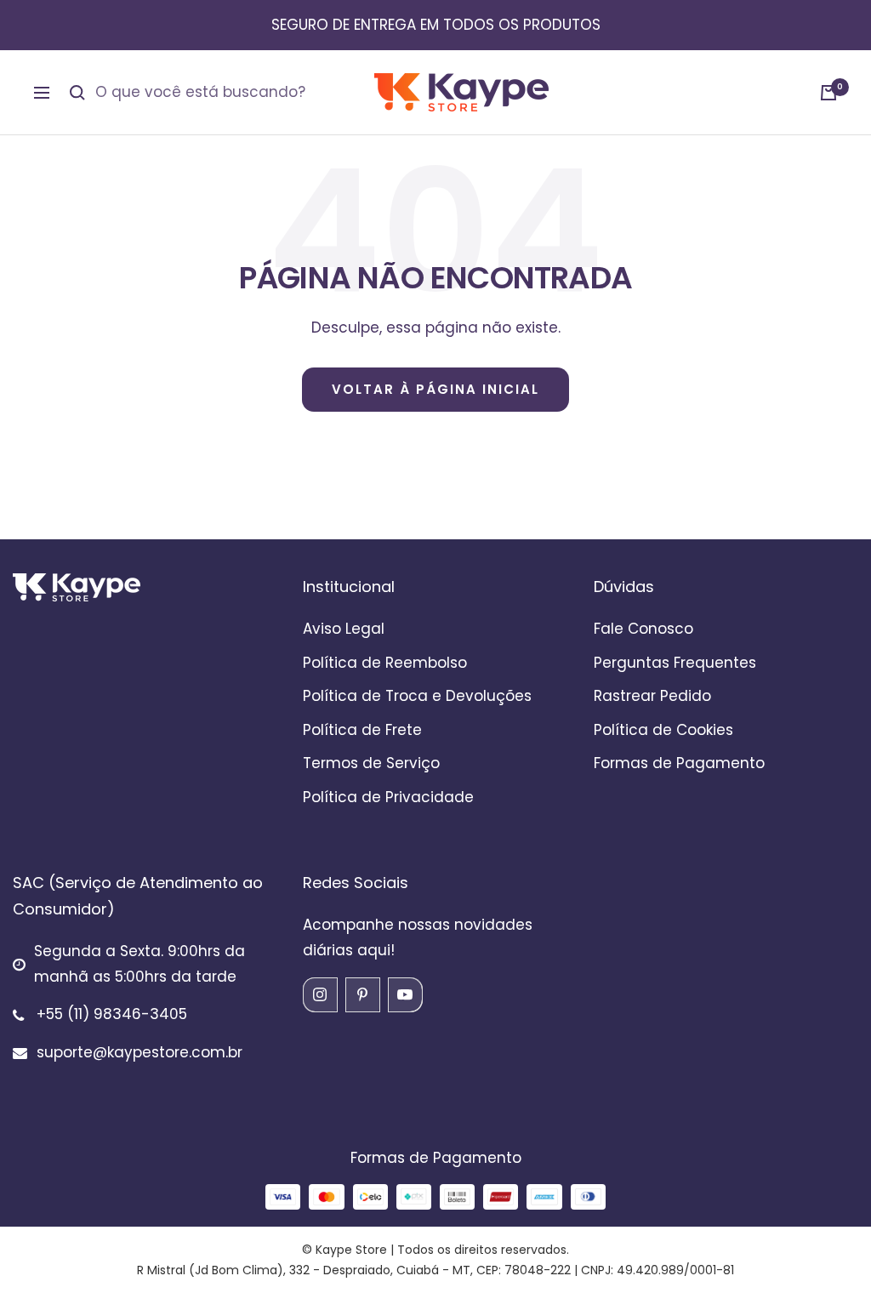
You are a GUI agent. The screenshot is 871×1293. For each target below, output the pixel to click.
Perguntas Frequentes (675, 662)
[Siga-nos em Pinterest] (362, 994)
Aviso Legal (343, 628)
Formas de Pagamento (679, 763)
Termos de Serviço (371, 763)
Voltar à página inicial (435, 389)
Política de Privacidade (388, 797)
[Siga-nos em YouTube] (405, 994)
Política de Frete (362, 730)
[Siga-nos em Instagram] (320, 994)
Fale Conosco (643, 628)
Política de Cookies (663, 730)
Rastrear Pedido (652, 696)
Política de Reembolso (385, 662)
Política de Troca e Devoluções (417, 696)
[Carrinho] (828, 92)
